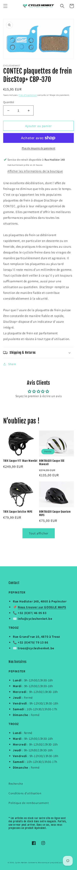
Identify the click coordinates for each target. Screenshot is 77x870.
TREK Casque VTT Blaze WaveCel (20, 460)
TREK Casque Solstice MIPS (17, 511)
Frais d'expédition (28, 95)
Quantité (8, 102)
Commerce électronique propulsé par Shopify (48, 862)
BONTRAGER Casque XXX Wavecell (51, 462)
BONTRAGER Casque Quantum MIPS (55, 513)
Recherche (16, 784)
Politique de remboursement (29, 803)
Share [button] (12, 364)
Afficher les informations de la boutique (35, 171)
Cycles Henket (21, 862)
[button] (5, 6)
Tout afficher (38, 533)
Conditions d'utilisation (25, 793)
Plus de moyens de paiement (38, 148)
